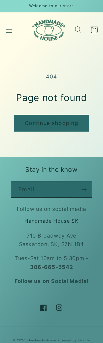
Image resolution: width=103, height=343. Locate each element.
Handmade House (42, 340)
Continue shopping (51, 123)
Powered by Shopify (73, 340)
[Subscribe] (84, 189)
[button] (9, 30)
